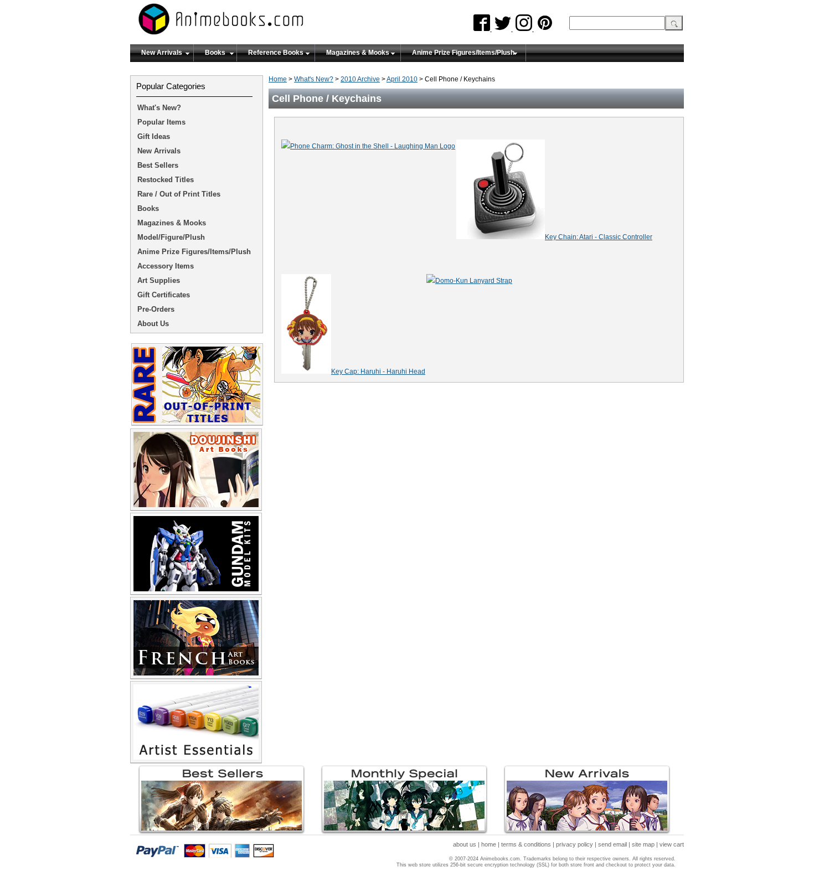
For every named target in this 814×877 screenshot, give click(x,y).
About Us (153, 323)
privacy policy (574, 844)
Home (278, 79)
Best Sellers (157, 165)
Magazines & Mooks (357, 52)
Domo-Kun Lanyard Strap (473, 281)
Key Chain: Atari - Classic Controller (598, 237)
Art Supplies (158, 280)
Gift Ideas (153, 136)
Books (215, 52)
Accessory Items (165, 266)
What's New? (313, 79)
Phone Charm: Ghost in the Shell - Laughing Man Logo (372, 146)
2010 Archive (360, 79)
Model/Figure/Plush (171, 237)
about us (464, 844)
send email (612, 844)
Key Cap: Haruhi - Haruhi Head (378, 371)
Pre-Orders (155, 309)
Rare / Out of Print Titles (178, 194)
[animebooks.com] (265, 22)
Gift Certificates (163, 295)
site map (643, 844)
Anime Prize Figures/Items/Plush (463, 52)
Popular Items (161, 122)
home (488, 844)
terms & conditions (526, 844)
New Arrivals (161, 52)
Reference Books (275, 52)
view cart (672, 844)
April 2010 (402, 79)
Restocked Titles (165, 180)
